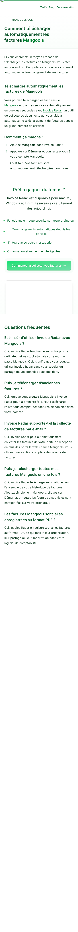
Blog (51, 7)
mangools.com (23, 19)
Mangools (11, 105)
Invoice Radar (52, 110)
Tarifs (43, 7)
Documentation (65, 7)
